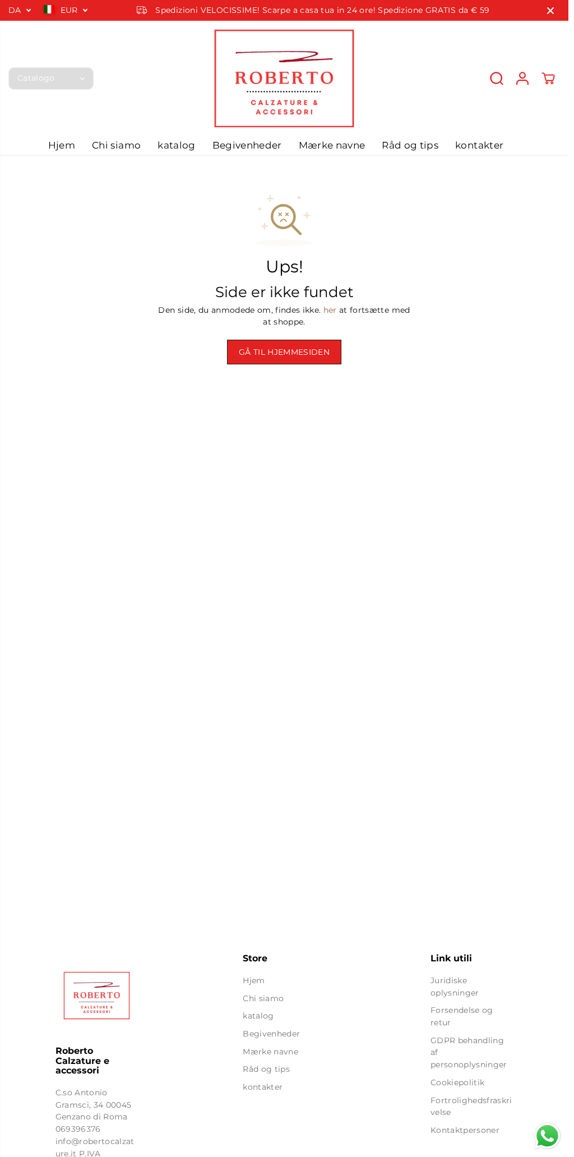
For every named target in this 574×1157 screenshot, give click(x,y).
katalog (176, 145)
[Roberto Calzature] (284, 78)
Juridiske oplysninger (454, 986)
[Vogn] (548, 78)
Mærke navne (332, 145)
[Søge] (496, 78)
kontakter (479, 145)
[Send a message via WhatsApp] (547, 1136)
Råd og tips (410, 145)
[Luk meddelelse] (550, 10)
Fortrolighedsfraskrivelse (471, 1106)
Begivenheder (247, 145)
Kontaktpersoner (464, 1130)
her (330, 310)
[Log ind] (522, 78)
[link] (96, 996)
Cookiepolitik (457, 1082)
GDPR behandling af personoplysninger (468, 1052)
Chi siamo (116, 145)
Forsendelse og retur (461, 1016)
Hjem (61, 145)
